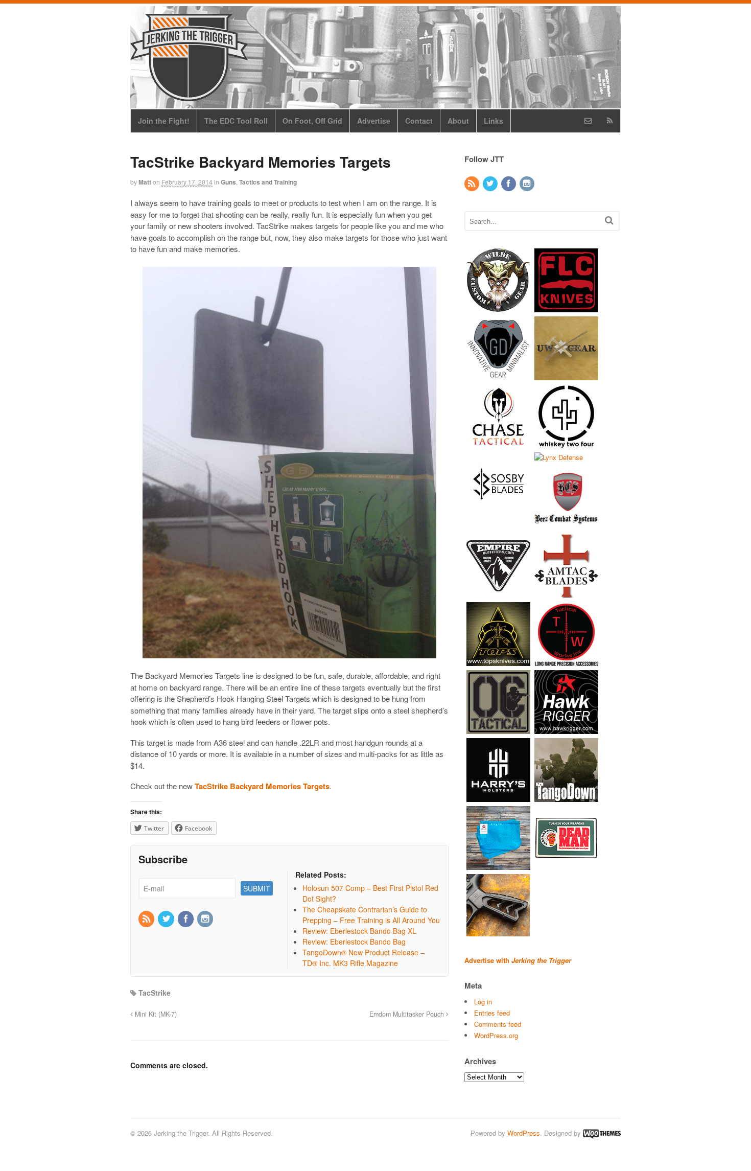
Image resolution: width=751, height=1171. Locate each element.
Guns (228, 182)
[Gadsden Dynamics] (498, 375)
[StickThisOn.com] (566, 865)
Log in (483, 1001)
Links (493, 121)
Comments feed (497, 1024)
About (458, 121)
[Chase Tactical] (498, 443)
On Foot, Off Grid (312, 121)
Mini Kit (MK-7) (155, 1014)
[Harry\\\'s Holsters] (498, 797)
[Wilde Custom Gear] (498, 307)
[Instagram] (206, 919)
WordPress (523, 1133)
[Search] (609, 220)
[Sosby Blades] (498, 511)
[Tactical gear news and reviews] (189, 95)
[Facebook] (186, 919)
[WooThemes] (602, 1133)
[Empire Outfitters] (498, 593)
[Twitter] (166, 919)
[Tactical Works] (566, 661)
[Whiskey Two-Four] (566, 443)
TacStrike (154, 993)
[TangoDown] (566, 797)
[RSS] (147, 919)
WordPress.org (496, 1035)
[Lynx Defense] (558, 457)
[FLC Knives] (566, 307)
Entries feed (492, 1013)
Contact (419, 121)
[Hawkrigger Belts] (566, 729)
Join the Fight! (164, 121)
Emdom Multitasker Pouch (407, 1014)
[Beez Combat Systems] (566, 525)
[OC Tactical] (498, 729)
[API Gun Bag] (498, 865)
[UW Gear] (566, 375)
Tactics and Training (268, 182)
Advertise (373, 121)
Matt (144, 182)
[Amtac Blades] (566, 593)
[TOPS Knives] (498, 661)
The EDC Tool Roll (236, 121)
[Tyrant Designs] (498, 933)
